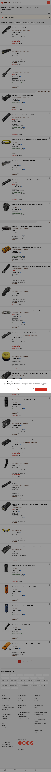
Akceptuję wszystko (41, 390)
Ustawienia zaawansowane (25, 390)
